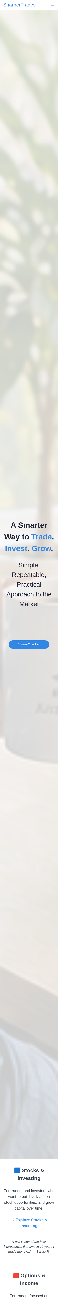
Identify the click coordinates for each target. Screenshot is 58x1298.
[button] (53, 5)
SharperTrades (19, 4)
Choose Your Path (29, 644)
